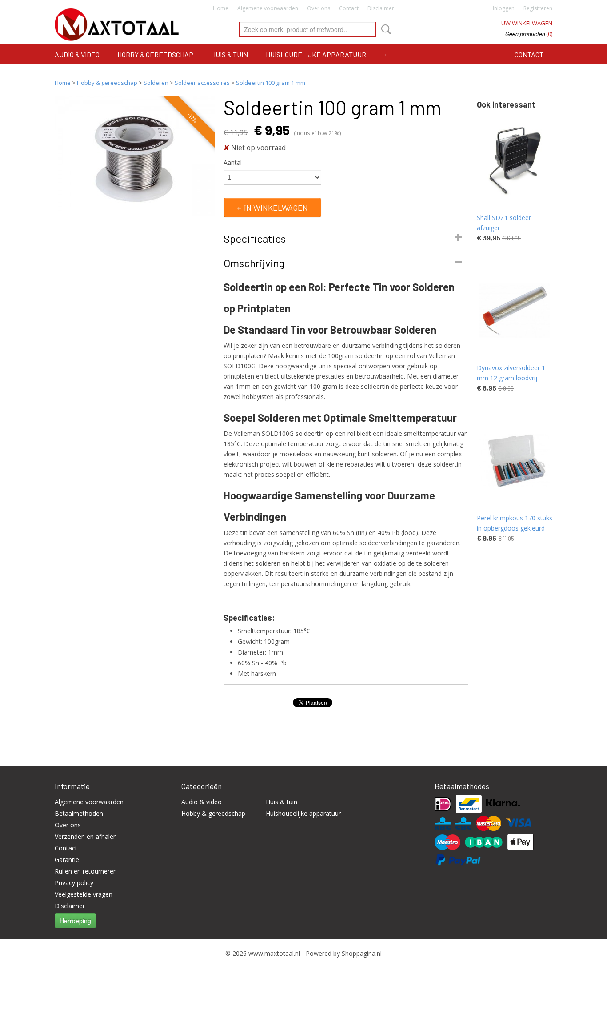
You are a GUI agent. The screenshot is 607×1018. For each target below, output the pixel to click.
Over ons (318, 8)
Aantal (233, 162)
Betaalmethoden (79, 813)
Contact (349, 8)
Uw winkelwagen (526, 23)
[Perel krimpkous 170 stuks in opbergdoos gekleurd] (514, 460)
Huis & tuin (229, 54)
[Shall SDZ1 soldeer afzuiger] (514, 160)
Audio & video (77, 54)
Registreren (537, 8)
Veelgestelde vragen (83, 894)
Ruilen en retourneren (86, 871)
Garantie (67, 859)
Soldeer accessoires (202, 83)
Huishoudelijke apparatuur (316, 54)
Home (220, 8)
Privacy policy (74, 882)
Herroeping (75, 920)
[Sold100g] (135, 156)
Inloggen (504, 8)
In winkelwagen (276, 207)
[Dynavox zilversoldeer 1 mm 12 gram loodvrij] (514, 310)
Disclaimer (380, 8)
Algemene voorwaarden (267, 8)
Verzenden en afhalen (86, 836)
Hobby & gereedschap (155, 54)
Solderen (156, 83)
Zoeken (384, 29)
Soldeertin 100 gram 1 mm (270, 83)
